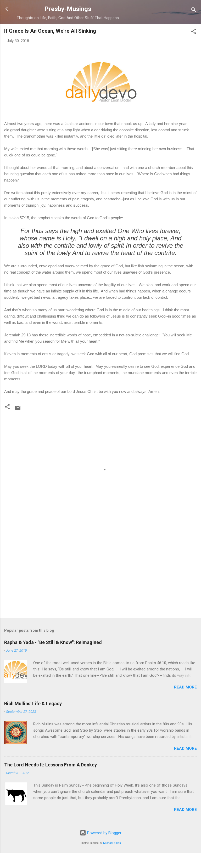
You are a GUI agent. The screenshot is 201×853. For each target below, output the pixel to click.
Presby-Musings (67, 9)
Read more (185, 687)
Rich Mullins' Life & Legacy (33, 703)
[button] (194, 32)
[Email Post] (18, 409)
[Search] (194, 11)
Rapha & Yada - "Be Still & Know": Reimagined (53, 642)
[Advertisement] (100, 573)
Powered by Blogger (103, 833)
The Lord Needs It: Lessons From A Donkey (50, 764)
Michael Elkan (112, 843)
